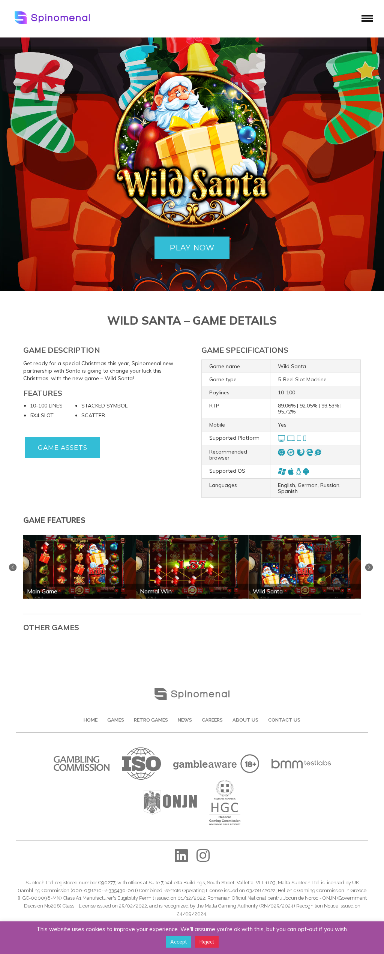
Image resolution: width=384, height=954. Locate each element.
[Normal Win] (192, 538)
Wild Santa (268, 591)
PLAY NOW (192, 247)
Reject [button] (207, 942)
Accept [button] (178, 942)
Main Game (42, 591)
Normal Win (156, 591)
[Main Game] (79, 538)
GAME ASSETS (62, 447)
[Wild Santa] (305, 538)
